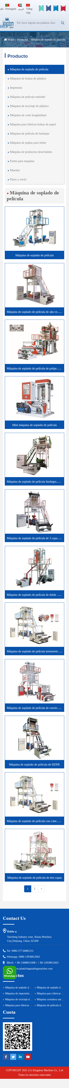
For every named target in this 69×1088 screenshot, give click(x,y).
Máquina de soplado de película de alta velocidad (36, 311)
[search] (62, 23)
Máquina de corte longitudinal (28, 115)
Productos (22, 39)
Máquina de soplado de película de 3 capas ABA (36, 538)
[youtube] (63, 8)
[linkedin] (56, 8)
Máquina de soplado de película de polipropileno (36, 368)
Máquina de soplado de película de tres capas (34, 877)
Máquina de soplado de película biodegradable (35, 481)
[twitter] (48, 8)
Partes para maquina (22, 161)
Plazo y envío (18, 179)
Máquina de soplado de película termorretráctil (35, 651)
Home (11, 39)
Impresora (16, 87)
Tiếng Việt (29, 10)
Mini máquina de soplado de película (34, 425)
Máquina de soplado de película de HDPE (34, 764)
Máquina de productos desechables (31, 151)
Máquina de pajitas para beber (28, 142)
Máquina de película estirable (27, 96)
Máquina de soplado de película (29, 69)
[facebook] (41, 8)
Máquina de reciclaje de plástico (29, 106)
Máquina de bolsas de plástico (28, 78)
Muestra (15, 170)
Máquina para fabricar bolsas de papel (33, 124)
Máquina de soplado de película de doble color (35, 594)
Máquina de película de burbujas (29, 133)
